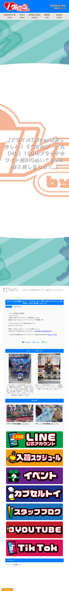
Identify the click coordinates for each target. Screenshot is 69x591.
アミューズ (8, 306)
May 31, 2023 (52, 334)
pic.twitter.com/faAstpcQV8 (42, 331)
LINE (45, 342)
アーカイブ (8, 564)
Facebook (27, 342)
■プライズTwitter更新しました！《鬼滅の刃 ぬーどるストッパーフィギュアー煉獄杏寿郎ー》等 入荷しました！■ (49, 387)
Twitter (36, 342)
